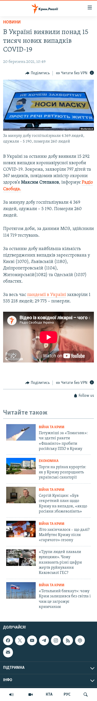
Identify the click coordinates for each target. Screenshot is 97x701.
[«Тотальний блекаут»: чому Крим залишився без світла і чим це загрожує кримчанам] (21, 590)
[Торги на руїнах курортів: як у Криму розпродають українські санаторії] (21, 466)
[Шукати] (85, 694)
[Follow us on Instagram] (56, 640)
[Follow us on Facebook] (8, 640)
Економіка (48, 461)
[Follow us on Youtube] (32, 640)
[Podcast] (80, 640)
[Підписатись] (8, 652)
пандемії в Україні (46, 295)
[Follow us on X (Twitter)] (20, 640)
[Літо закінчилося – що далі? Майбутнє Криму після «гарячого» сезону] (21, 529)
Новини (12, 22)
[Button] (37, 73)
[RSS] (68, 640)
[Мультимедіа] (30, 694)
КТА (49, 694)
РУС (67, 694)
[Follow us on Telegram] (44, 640)
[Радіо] (11, 694)
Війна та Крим (51, 427)
